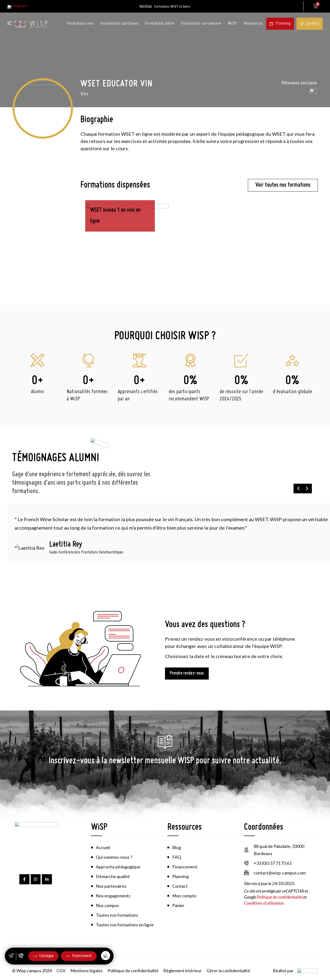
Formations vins (80, 23)
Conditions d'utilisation (264, 903)
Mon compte (296, 6)
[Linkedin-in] (47, 879)
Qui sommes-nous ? (114, 857)
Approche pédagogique (118, 866)
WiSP (232, 23)
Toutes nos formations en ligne (125, 924)
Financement (184, 866)
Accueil (103, 847)
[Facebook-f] (24, 879)
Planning (283, 23)
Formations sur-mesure (201, 23)
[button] (298, 488)
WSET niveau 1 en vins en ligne (115, 216)
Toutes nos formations (117, 915)
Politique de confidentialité (279, 897)
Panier (178, 905)
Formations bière (159, 23)
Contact (312, 23)
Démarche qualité (113, 876)
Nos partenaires (111, 886)
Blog (176, 847)
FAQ (176, 857)
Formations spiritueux (119, 23)
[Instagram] (36, 879)
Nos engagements (113, 895)
